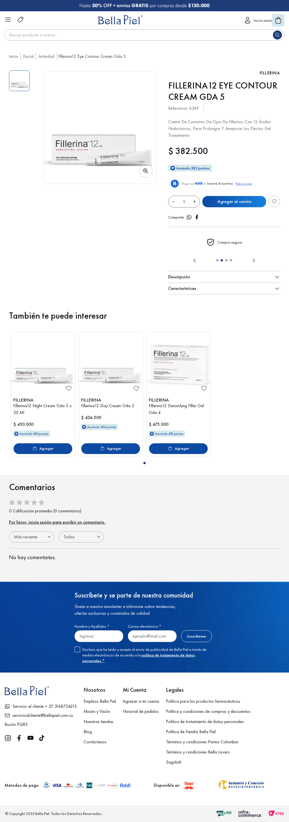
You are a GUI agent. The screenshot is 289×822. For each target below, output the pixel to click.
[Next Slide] (254, 260)
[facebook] (197, 217)
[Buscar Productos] (278, 35)
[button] (100, 127)
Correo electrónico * (144, 626)
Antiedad (46, 56)
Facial (28, 56)
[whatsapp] (189, 217)
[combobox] (144, 35)
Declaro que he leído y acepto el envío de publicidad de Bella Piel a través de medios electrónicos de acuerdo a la (144, 655)
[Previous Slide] (195, 260)
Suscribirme (196, 636)
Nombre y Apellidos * (92, 626)
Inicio (13, 56)
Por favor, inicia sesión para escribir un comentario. (57, 522)
